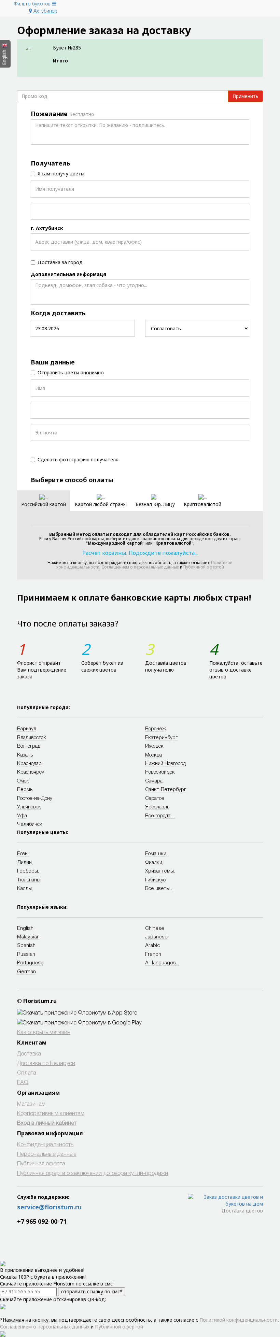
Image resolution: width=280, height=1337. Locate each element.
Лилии (24, 862)
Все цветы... (159, 888)
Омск (23, 780)
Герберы (27, 870)
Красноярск (30, 771)
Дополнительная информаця (68, 274)
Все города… (160, 815)
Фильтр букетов (33, 3)
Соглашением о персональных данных (140, 567)
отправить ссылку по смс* (92, 1291)
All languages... (162, 962)
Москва (153, 754)
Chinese (154, 928)
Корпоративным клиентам (50, 1113)
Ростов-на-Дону (34, 798)
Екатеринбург (161, 737)
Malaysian (28, 936)
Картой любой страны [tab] (101, 504)
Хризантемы (159, 870)
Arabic (152, 945)
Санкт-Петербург (165, 789)
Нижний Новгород (165, 763)
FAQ (22, 1082)
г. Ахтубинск (47, 228)
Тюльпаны (28, 879)
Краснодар (29, 763)
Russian (26, 954)
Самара (154, 780)
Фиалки (153, 862)
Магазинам (31, 1103)
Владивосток (31, 737)
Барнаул (26, 728)
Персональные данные (46, 1153)
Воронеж (155, 728)
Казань (25, 754)
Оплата (26, 1072)
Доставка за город (60, 262)
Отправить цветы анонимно (71, 372)
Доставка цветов (242, 1210)
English (25, 928)
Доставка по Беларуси (46, 1063)
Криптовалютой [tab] (202, 504)
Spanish (26, 945)
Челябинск (29, 824)
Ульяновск (29, 806)
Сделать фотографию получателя (78, 459)
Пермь (24, 789)
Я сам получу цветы (61, 173)
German (26, 971)
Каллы (24, 888)
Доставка (29, 1053)
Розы (22, 853)
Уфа (22, 815)
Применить (245, 96)
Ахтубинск (44, 11)
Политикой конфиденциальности (238, 1320)
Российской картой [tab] (43, 504)
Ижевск (154, 746)
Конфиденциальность (45, 1144)
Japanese (156, 936)
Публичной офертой (203, 567)
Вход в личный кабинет (46, 1122)
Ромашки (155, 853)
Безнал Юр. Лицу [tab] (155, 504)
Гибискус (155, 879)
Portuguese (30, 962)
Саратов (154, 798)
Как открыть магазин (43, 1032)
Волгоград (28, 746)
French (153, 954)
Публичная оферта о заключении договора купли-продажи (92, 1172)
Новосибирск (160, 771)
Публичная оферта (41, 1163)
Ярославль (157, 806)
